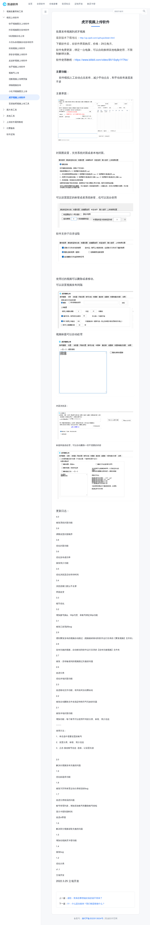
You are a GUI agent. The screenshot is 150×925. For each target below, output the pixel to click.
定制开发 (79, 3)
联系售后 (66, 3)
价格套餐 (53, 3)
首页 (30, 3)
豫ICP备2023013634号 (92, 918)
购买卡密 (91, 3)
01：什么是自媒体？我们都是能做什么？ (86, 903)
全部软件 (41, 3)
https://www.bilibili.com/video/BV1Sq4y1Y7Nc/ (101, 59)
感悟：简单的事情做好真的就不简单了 (84, 897)
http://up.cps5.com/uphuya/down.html (97, 37)
